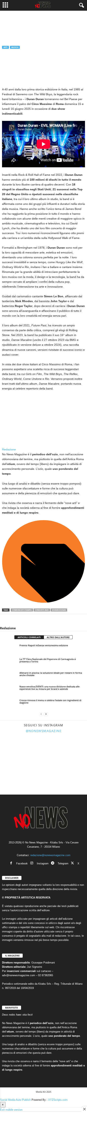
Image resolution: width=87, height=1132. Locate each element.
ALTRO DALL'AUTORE (58, 637)
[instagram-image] (14, 749)
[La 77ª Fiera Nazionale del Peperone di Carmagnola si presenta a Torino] (9, 662)
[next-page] (46, 714)
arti (5, 47)
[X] (15, 620)
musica (14, 47)
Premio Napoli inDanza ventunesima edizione (43, 645)
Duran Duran (59, 610)
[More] (43, 620)
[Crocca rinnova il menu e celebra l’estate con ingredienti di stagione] (9, 704)
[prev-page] (41, 714)
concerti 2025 (42, 610)
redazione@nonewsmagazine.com (50, 855)
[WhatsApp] (25, 620)
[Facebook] (6, 620)
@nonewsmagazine (44, 731)
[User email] (43, 601)
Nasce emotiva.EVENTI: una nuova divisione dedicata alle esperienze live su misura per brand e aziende (49, 687)
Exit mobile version (11, 1109)
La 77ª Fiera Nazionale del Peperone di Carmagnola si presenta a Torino (47, 660)
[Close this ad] (84, 1109)
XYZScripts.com (58, 1099)
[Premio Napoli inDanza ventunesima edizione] (9, 649)
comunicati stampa (22, 610)
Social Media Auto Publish (15, 1099)
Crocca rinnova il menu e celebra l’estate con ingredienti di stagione (50, 701)
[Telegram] (34, 620)
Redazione (10, 67)
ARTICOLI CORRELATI (29, 637)
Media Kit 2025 (43, 1091)
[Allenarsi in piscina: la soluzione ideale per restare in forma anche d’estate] (9, 676)
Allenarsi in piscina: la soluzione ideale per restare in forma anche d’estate (50, 674)
